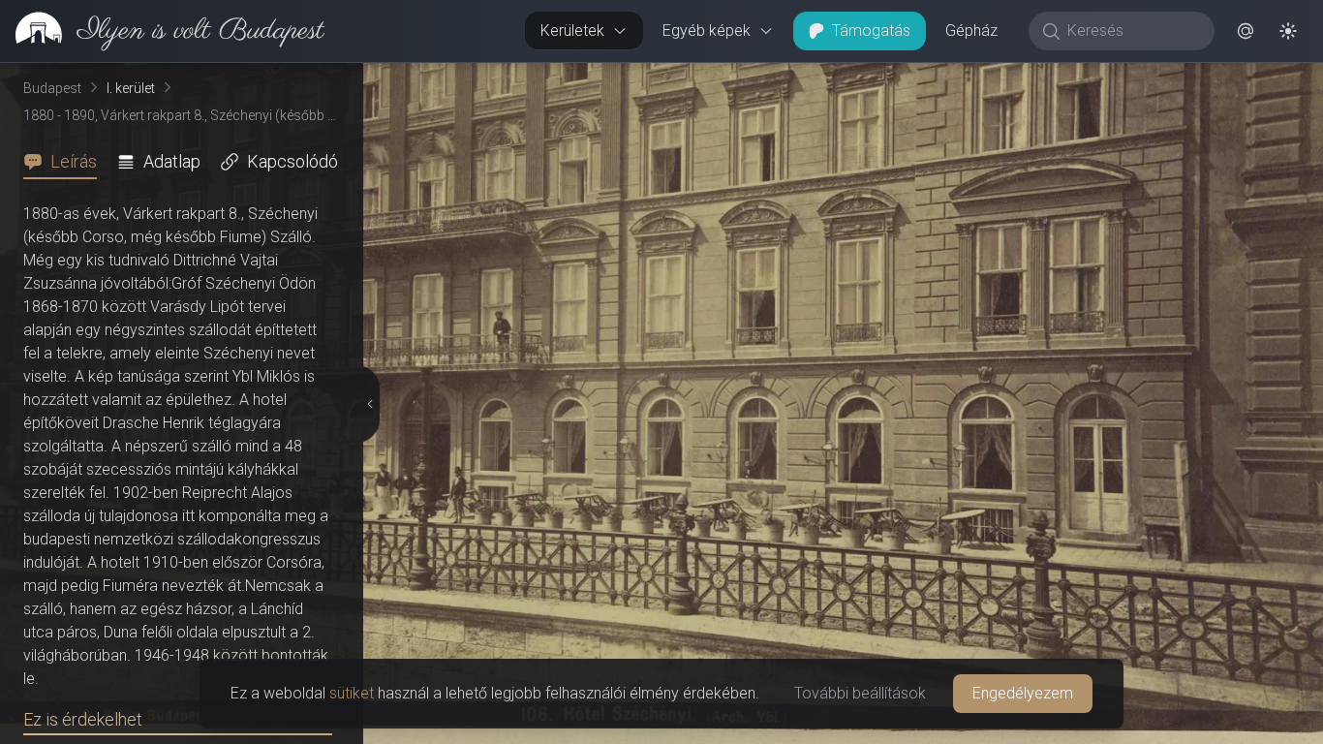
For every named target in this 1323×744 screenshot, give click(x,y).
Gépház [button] (971, 30)
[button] (1245, 31)
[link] (162, 31)
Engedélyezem (1022, 693)
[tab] (65, 161)
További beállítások (860, 693)
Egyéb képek (706, 30)
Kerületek (572, 30)
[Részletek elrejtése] (368, 404)
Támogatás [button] (871, 30)
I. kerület (131, 88)
